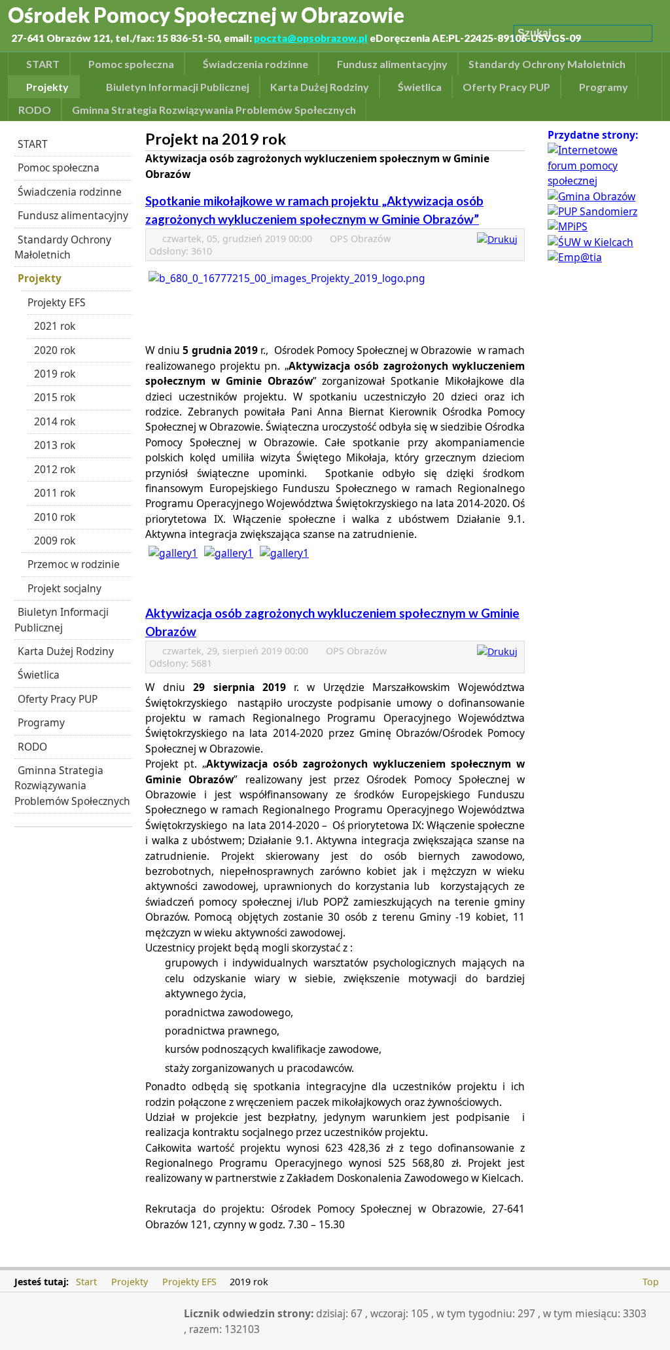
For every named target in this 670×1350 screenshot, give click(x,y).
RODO (32, 746)
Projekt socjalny (64, 588)
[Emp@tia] (575, 257)
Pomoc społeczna (58, 167)
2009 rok (54, 540)
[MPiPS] (568, 226)
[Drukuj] (499, 239)
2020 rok (54, 350)
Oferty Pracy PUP (57, 699)
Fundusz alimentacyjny (73, 215)
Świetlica (39, 674)
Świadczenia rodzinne (70, 192)
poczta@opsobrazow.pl (311, 38)
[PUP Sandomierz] (592, 211)
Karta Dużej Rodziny (66, 651)
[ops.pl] (597, 180)
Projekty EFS (56, 302)
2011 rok (54, 493)
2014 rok (54, 421)
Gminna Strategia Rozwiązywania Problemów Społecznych (72, 785)
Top (651, 1281)
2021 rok (54, 326)
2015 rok (54, 397)
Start (86, 1281)
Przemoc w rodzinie (73, 564)
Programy (41, 722)
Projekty (40, 278)
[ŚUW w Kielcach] (590, 242)
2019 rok (54, 373)
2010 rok (54, 517)
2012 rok (54, 469)
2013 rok (54, 445)
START (33, 144)
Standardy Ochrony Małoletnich (62, 247)
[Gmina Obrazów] (591, 196)
